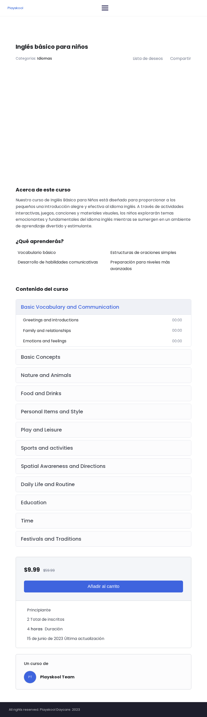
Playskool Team (57, 677)
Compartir (180, 58)
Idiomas (44, 58)
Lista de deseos (148, 58)
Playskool (15, 8)
